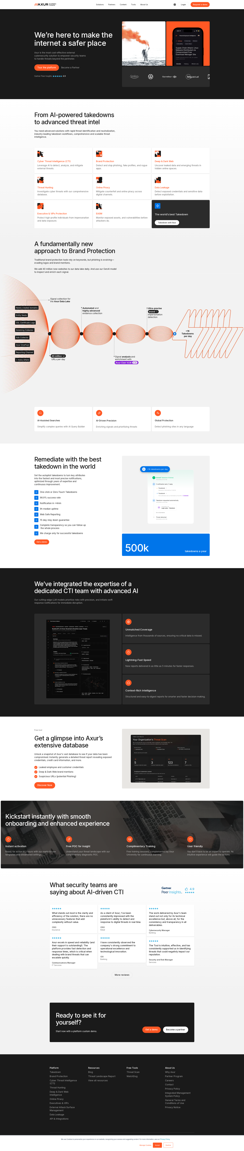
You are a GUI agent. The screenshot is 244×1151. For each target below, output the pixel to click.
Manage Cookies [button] (145, 1145)
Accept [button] (157, 1145)
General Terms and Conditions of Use (175, 1102)
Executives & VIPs (59, 1103)
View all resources (98, 1080)
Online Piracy (57, 1099)
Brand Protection (59, 1076)
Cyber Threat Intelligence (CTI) (63, 1082)
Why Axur (170, 1072)
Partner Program (174, 1076)
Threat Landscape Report (101, 1076)
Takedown (55, 1072)
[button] (100, 4)
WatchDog (132, 1076)
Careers (169, 1080)
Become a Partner (70, 67)
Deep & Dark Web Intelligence (59, 1093)
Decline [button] (168, 1145)
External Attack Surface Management (62, 1109)
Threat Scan (133, 1072)
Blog (90, 1072)
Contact (169, 1084)
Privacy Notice (172, 1107)
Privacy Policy (165, 1139)
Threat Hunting (57, 1087)
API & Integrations (59, 1119)
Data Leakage (57, 1114)
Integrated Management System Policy (177, 1094)
